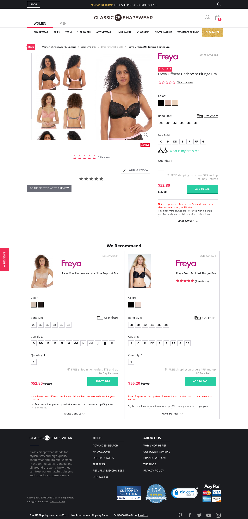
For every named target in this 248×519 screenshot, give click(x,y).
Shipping (99, 464)
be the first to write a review (49, 188)
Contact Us (101, 477)
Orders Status (103, 458)
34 (181, 123)
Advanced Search (105, 445)
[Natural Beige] (175, 103)
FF (196, 141)
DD (175, 141)
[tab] (135, 170)
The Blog (149, 464)
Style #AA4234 (208, 255)
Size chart (211, 116)
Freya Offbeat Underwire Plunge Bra (149, 46)
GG (76, 343)
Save (146, 144)
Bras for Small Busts (112, 46)
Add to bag (202, 189)
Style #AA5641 (110, 255)
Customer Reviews (156, 451)
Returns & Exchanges (108, 470)
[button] (184, 493)
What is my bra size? (184, 151)
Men (63, 23)
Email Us (143, 515)
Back (31, 46)
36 (188, 123)
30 (168, 123)
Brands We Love (154, 458)
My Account (101, 451)
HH (91, 343)
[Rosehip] (168, 103)
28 (161, 123)
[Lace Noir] (41, 304)
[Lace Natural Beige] (34, 304)
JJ (105, 343)
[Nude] (138, 304)
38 (195, 123)
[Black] (161, 103)
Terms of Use (57, 501)
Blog (33, 4)
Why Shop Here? (154, 445)
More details (186, 221)
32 (175, 123)
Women (40, 23)
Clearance (213, 32)
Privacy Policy (153, 470)
